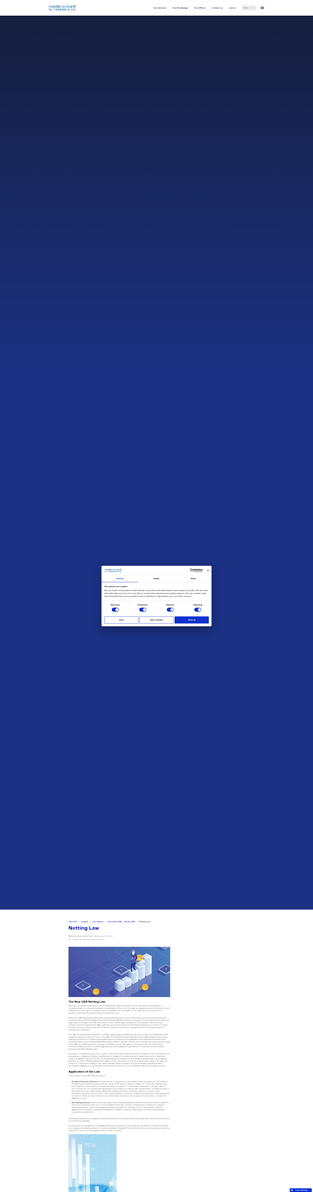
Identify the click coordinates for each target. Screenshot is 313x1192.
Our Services (159, 7)
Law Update (97, 921)
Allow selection (156, 620)
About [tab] (193, 578)
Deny (121, 620)
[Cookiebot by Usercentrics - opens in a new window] (192, 570)
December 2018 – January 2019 (121, 921)
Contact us (217, 7)
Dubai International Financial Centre (88, 939)
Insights (84, 921)
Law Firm (72, 921)
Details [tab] (157, 578)
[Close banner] (208, 570)
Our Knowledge (180, 7)
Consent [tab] (119, 578)
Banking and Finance (103, 936)
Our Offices (200, 7)
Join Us (232, 7)
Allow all (191, 620)
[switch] (142, 610)
